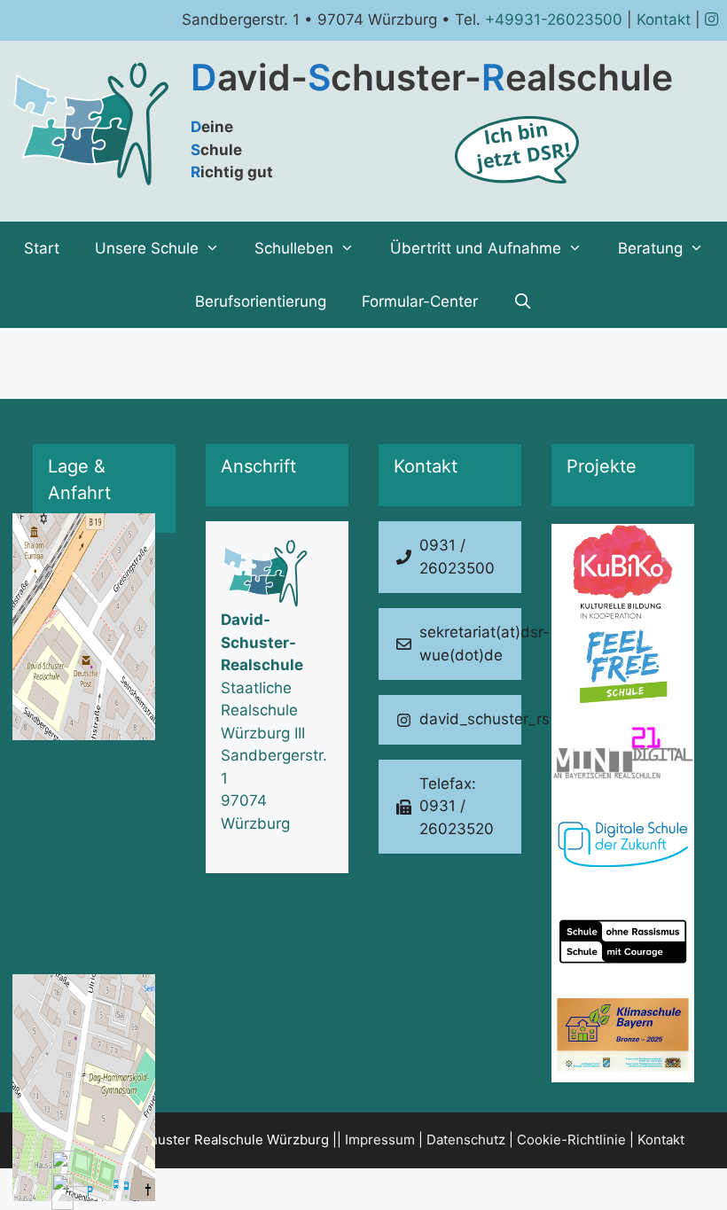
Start (41, 248)
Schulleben (293, 248)
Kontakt (664, 19)
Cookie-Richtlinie (571, 1139)
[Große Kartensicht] (104, 658)
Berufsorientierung (260, 301)
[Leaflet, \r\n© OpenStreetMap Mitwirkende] (104, 658)
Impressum (380, 1139)
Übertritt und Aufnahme (475, 248)
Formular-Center (420, 301)
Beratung (650, 248)
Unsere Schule (147, 248)
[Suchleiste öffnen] (523, 301)
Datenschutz (465, 1139)
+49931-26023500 (553, 19)
